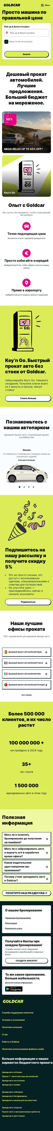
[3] (29, 487)
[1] (19, 487)
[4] (33, 487)
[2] (24, 487)
